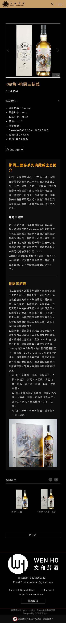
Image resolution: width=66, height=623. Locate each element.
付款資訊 (33, 600)
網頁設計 (43, 613)
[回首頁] (13, 4)
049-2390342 (37, 578)
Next (56, 479)
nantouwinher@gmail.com (38, 582)
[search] (53, 4)
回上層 (33, 535)
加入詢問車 (16, 149)
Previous (50, 479)
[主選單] (60, 4)
